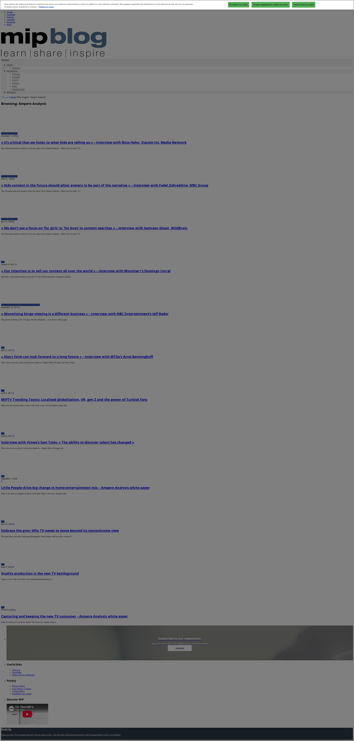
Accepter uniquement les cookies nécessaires (270, 5)
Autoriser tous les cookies (304, 5)
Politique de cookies (46, 7)
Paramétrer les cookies (238, 5)
